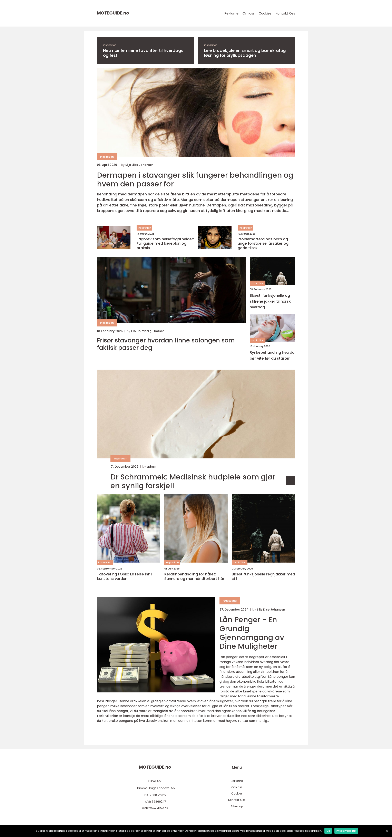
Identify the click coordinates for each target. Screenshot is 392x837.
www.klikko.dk (158, 808)
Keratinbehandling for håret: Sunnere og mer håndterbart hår (194, 576)
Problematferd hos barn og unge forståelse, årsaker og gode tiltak (263, 243)
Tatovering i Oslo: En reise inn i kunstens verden (124, 576)
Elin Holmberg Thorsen (148, 331)
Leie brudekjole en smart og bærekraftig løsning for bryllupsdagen (245, 53)
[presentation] (290, 480)
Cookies (265, 13)
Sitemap (237, 806)
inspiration (109, 45)
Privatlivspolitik (346, 831)
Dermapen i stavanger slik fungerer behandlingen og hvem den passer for (195, 179)
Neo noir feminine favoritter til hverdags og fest (143, 53)
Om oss (249, 13)
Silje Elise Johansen (139, 164)
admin (151, 466)
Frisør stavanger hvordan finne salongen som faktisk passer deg (166, 344)
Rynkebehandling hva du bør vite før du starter (272, 355)
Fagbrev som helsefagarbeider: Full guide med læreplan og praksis (165, 243)
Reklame (231, 13)
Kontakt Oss (285, 13)
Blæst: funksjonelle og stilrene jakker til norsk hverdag (270, 301)
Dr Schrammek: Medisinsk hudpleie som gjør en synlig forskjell (192, 481)
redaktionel (230, 600)
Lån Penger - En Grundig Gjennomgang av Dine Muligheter (251, 632)
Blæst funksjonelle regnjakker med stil (263, 576)
